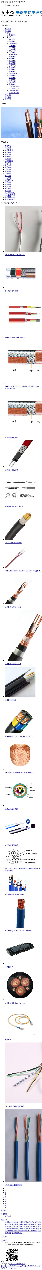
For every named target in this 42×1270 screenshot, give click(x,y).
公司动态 (12, 35)
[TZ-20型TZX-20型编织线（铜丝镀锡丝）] (20, 769)
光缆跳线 (8, 1039)
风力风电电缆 (14, 88)
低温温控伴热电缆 (11, 438)
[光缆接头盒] (20, 963)
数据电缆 (12, 84)
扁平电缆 (12, 58)
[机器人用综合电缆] (20, 805)
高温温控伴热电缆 (11, 291)
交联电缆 (12, 65)
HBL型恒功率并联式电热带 (15, 337)
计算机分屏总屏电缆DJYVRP (15, 1003)
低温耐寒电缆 (14, 90)
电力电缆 (12, 82)
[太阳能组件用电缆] (20, 842)
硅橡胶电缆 (13, 54)
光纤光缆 (12, 50)
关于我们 (8, 31)
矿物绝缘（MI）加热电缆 (14, 506)
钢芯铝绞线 (13, 73)
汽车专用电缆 (14, 86)
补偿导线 (12, 39)
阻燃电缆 (12, 67)
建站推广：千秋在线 (8, 1268)
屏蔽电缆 (12, 63)
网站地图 (16, 5)
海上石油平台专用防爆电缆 (14, 894)
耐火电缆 (12, 69)
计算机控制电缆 (10, 700)
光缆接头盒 (9, 967)
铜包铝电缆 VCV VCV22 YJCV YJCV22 (19, 736)
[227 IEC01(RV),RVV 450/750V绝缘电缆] (20, 927)
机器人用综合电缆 (11, 809)
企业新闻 (8, 33)
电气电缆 (12, 46)
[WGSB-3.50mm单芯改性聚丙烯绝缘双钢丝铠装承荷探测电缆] (21, 865)
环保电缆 (12, 71)
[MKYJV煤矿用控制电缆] (20, 539)
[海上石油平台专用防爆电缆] (17, 891)
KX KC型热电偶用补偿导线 (15, 255)
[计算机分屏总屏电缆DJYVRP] (20, 1000)
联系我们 (8, 99)
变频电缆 (12, 56)
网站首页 (8, 29)
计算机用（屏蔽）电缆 (13, 607)
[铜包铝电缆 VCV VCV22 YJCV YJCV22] (20, 733)
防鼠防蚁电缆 (14, 93)
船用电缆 (12, 80)
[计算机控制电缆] (20, 696)
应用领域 (8, 97)
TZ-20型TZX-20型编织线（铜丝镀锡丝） (19, 773)
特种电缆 (12, 48)
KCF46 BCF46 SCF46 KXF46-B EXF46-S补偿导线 (22, 571)
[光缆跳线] (20, 1036)
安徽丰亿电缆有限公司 (17, 1264)
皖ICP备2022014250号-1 (9, 1266)
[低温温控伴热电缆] (20, 466)
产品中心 (8, 37)
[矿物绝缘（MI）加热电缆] (20, 503)
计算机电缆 (13, 44)
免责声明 (8, 5)
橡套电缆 (12, 78)
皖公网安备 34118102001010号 (29, 1266)
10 (6, 1205)
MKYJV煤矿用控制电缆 (13, 543)
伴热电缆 (12, 52)
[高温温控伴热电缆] (20, 287)
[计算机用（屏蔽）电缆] (20, 604)
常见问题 (8, 95)
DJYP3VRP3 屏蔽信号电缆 (14, 1106)
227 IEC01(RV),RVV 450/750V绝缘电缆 (19, 931)
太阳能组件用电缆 (11, 845)
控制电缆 (12, 41)
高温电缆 (12, 61)
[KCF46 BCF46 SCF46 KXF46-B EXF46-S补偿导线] (16, 567)
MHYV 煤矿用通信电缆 (13, 1185)
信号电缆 (12, 76)
